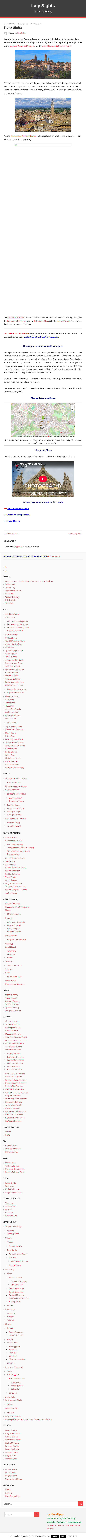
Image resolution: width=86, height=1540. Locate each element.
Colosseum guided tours (17, 624)
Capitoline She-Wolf (15, 692)
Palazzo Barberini (12, 715)
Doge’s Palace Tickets (14, 883)
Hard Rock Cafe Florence (15, 1111)
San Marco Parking (15, 844)
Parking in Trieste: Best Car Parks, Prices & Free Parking (28, 1419)
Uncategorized (36, 24)
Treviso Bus (10, 861)
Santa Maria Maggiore (14, 682)
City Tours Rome (12, 614)
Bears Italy (9, 594)
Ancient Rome (11, 761)
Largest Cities (11, 1430)
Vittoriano (9, 699)
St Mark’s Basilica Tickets (15, 886)
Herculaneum (11, 935)
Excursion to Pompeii (16, 922)
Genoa (10, 1328)
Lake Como (10, 1309)
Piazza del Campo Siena (18, 514)
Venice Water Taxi (12, 871)
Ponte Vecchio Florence (15, 1073)
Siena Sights (10, 1162)
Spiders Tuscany (12, 1007)
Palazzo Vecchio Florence (15, 1083)
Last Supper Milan (16, 1289)
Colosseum (10, 617)
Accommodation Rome (15, 745)
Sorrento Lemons (14, 965)
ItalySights (21, 33)
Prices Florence (11, 1030)
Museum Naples (14, 914)
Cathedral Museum (15, 1063)
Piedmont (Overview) (14, 1367)
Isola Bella (15, 1389)
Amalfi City (11, 951)
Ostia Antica (12, 722)
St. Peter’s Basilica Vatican (16, 778)
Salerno (8, 969)
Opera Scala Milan (16, 1292)
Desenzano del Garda (18, 1254)
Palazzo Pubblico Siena (18, 508)
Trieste (10, 1404)
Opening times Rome (14, 739)
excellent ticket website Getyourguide (40, 336)
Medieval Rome (11, 764)
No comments (23, 24)
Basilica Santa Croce (13, 1102)
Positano (11, 954)
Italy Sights (43, 5)
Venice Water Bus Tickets (15, 867)
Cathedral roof (17, 1285)
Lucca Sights (10, 1183)
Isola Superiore (17, 1385)
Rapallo (10, 1339)
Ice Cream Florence (13, 1121)
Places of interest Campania (17, 907)
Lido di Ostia (10, 718)
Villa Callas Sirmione (19, 1261)
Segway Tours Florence (15, 1117)
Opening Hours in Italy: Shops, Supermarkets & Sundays (29, 581)
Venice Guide (10, 837)
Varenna (10, 1320)
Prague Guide (11, 1476)
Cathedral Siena (11, 533)
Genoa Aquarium (16, 1332)
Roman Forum (11, 634)
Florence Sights (11, 1021)
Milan (9, 1273)
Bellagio (10, 1317)
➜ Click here (53, 556)
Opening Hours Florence (15, 1040)
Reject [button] (63, 1536)
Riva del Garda (15, 1265)
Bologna (10, 1412)
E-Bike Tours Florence (14, 1114)
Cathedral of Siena (16, 317)
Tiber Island (10, 703)
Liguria (8, 1324)
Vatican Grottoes (14, 782)
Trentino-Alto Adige (13, 1226)
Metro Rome (10, 733)
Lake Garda (12, 1250)
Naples (8, 910)
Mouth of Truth (11, 675)
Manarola (13, 1349)
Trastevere (9, 706)
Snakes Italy (10, 584)
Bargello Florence (12, 1095)
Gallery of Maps (13, 811)
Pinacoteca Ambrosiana (19, 1298)
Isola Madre (16, 1382)
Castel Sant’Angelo (13, 709)
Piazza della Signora (13, 1076)
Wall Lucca (9, 1186)
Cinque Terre (12, 1342)
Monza (10, 1305)
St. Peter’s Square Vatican (16, 786)
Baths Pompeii (13, 928)
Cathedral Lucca (12, 1189)
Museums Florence (13, 1034)
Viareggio (9, 1203)
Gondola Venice (12, 880)
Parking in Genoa (16, 1335)
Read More (72, 1536)
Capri (7, 972)
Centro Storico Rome (14, 644)
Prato (7, 1135)
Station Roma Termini (14, 742)
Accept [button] (55, 1536)
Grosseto (9, 1212)
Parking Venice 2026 (13, 840)
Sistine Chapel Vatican (16, 794)
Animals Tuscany (12, 1001)
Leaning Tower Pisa (13, 1148)
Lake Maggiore (13, 1374)
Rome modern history (14, 767)
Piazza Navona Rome (14, 663)
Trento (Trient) (13, 1234)
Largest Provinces (12, 1433)
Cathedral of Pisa (41, 321)
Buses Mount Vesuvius (14, 984)
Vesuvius (9, 944)
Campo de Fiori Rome (14, 660)
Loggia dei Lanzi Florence (15, 1080)
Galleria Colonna (12, 696)
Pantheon (9, 647)
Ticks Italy (9, 603)
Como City (11, 1313)
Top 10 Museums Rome (15, 641)
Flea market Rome (13, 758)
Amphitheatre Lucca (13, 1192)
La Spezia (11, 1363)
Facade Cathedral (14, 1069)
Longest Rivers (11, 1452)
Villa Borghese (11, 653)
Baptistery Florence (15, 1057)
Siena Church (13, 521)
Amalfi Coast (10, 947)
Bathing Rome (11, 752)
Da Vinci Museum (12, 1108)
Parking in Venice (12, 874)
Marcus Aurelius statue (17, 689)
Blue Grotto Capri (14, 977)
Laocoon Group (13, 822)
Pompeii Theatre (14, 931)
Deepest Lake (11, 1458)
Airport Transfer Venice (15, 858)
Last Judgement (15, 798)
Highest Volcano (12, 1443)
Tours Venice (10, 877)
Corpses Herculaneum (16, 940)
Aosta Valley (10, 1397)
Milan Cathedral (15, 1277)
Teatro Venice (11, 893)
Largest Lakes (11, 1455)
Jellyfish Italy (10, 600)
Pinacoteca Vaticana (15, 808)
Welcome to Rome (13, 666)
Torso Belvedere (14, 826)
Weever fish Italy (12, 597)
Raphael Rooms (13, 805)
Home (8, 1489)
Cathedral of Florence (16, 321)
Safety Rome (10, 755)
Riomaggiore (14, 1346)
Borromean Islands (17, 1378)
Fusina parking (13, 854)
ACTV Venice (10, 864)
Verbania (13, 1393)
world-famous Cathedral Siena (56, 46)
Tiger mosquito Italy (13, 590)
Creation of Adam (16, 801)
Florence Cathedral (13, 1049)
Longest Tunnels (12, 1446)
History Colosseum (15, 630)
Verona (10, 1242)
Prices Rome (10, 736)
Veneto (8, 1238)
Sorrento (9, 961)
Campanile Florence (15, 1060)
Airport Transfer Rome (14, 730)
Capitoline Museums (14, 685)
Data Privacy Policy (13, 1496)
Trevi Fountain (11, 657)
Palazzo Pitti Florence (14, 1086)
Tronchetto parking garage (18, 851)
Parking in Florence (13, 1027)
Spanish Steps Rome (14, 650)
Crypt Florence (13, 1066)
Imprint (8, 1493)
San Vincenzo (11, 1206)
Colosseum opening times (18, 627)
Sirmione (13, 1257)
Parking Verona (15, 1246)
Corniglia (12, 1353)
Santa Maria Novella (13, 1105)
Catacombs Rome (12, 679)
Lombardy (9, 1269)
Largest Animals (12, 1449)
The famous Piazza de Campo (23, 136)
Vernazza (13, 1356)
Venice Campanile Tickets (16, 890)
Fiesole (8, 1131)
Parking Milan (14, 1301)
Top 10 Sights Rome (13, 726)
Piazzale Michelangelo (14, 1089)
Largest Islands (11, 1436)
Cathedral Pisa (11, 1145)
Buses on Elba (11, 1216)
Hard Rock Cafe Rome (14, 669)
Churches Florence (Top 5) (16, 1037)
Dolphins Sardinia (12, 1416)
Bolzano (10, 1230)
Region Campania (12, 903)
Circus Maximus (12, 672)
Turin (9, 1371)
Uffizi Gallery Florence (14, 1043)
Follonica (9, 1209)
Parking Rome (11, 638)
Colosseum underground (17, 621)
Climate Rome (11, 749)
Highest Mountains (13, 1439)
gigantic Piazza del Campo (22, 46)
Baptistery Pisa (75, 533)
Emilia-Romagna (12, 1408)
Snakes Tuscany (12, 1004)
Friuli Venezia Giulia (13, 1400)
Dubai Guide (10, 1472)
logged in (18, 547)
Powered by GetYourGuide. (58, 1525)
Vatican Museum (12, 790)
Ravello (10, 957)
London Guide (11, 1469)
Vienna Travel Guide (13, 1479)
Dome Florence (13, 1053)
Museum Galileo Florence (16, 1099)
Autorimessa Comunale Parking (20, 848)
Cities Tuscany (11, 998)
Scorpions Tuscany (13, 1010)
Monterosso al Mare (17, 1359)
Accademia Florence (13, 1046)
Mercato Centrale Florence (16, 1092)
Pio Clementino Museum (15, 818)
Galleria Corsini (11, 712)
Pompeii (8, 918)
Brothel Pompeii (14, 925)
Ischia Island (10, 981)
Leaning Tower (63, 321)
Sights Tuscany (11, 995)
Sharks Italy (10, 587)
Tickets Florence (12, 1024)
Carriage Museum (14, 814)
